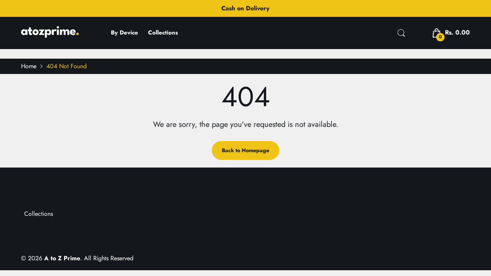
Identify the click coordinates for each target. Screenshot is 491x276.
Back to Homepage (245, 150)
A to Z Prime (62, 258)
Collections (38, 213)
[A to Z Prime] (50, 34)
